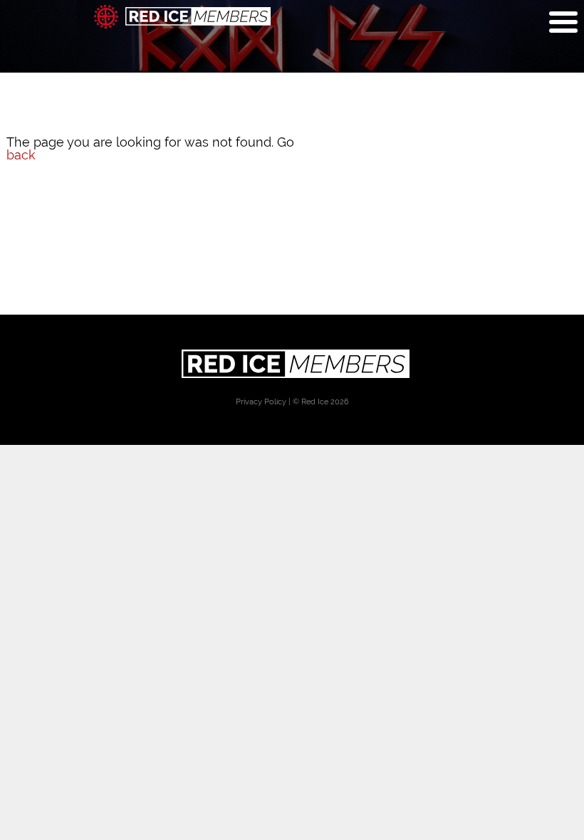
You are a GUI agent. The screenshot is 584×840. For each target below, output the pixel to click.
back (21, 154)
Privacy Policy (261, 401)
